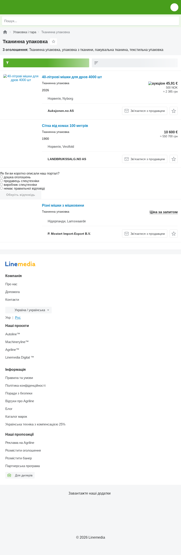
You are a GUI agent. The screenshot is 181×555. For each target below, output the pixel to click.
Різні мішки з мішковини (63, 205)
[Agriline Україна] (28, 7)
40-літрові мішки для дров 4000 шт (72, 77)
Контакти (12, 299)
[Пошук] (174, 20)
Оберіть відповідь (20, 194)
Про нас (11, 284)
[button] (174, 7)
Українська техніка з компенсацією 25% (35, 424)
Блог (8, 409)
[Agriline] (5, 32)
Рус (18, 317)
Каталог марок (16, 416)
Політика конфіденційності (25, 385)
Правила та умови (19, 378)
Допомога (12, 292)
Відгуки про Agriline (19, 401)
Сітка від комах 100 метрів (65, 126)
